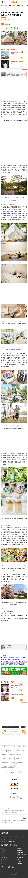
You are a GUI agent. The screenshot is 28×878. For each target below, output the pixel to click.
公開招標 (19, 859)
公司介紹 (3, 850)
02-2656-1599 (11, 841)
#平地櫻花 (11, 766)
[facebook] (2, 867)
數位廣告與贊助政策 (21, 855)
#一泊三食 (11, 758)
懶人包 (18, 6)
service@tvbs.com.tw (11, 839)
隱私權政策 (19, 850)
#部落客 (13, 762)
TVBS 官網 (11, 876)
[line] (9, 867)
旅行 (14, 6)
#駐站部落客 (5, 762)
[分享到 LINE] (14, 28)
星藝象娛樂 (19, 863)
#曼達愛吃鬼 (19, 758)
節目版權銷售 (20, 857)
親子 (23, 6)
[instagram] (13, 867)
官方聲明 (19, 861)
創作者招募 (3, 859)
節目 (2, 6)
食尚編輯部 (8, 24)
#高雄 (13, 747)
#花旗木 (4, 766)
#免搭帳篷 (4, 754)
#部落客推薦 (20, 762)
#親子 (3, 751)
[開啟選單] (2, 2)
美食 (10, 6)
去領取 (21, 57)
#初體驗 (17, 751)
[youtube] (6, 867)
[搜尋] (23, 2)
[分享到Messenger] (17, 28)
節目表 (2, 861)
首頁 (2, 10)
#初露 (22, 751)
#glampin (12, 754)
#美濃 (18, 747)
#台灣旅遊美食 (6, 747)
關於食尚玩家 (4, 848)
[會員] (26, 2)
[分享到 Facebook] (11, 28)
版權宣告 (3, 863)
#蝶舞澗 (4, 758)
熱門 (6, 6)
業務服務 (19, 848)
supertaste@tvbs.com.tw (12, 838)
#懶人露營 (10, 751)
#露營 (23, 747)
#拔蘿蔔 (19, 754)
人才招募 (3, 852)
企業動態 (3, 855)
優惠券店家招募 (4, 857)
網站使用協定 (20, 852)
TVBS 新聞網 (16, 876)
